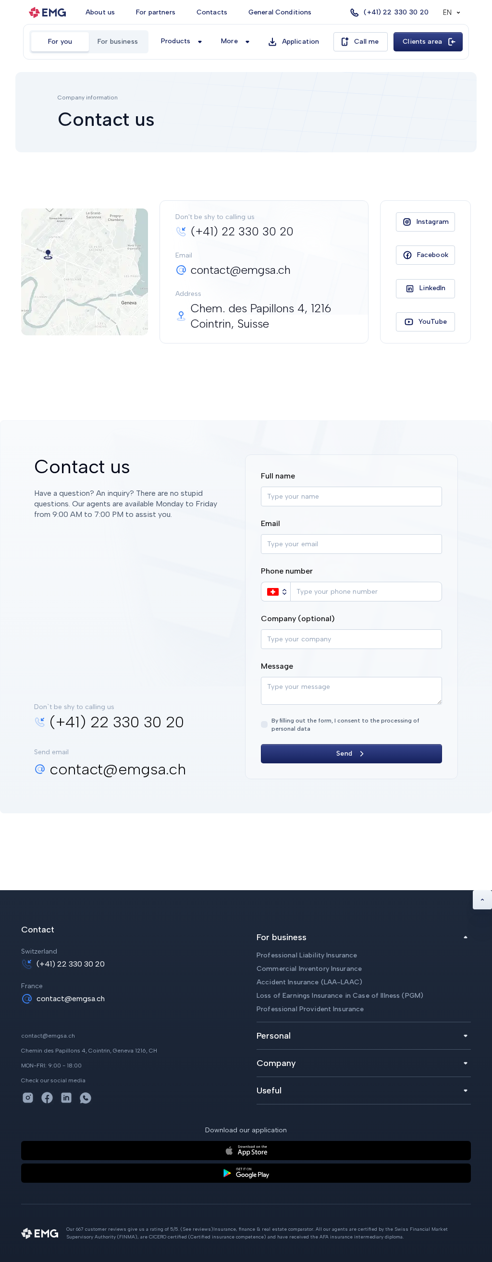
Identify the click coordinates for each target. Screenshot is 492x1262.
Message (277, 666)
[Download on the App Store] (246, 1150)
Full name (278, 475)
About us (100, 12)
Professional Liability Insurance (307, 955)
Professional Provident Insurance (310, 1009)
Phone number (287, 571)
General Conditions (280, 12)
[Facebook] (47, 1097)
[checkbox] (264, 724)
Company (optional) (298, 618)
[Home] (47, 12)
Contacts (212, 12)
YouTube (432, 322)
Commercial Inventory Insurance (309, 969)
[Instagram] (28, 1097)
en (447, 12)
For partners (155, 12)
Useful (269, 1090)
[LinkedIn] (66, 1097)
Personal (274, 1035)
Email (270, 523)
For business (118, 41)
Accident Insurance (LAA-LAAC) (309, 982)
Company (276, 1063)
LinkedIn (432, 288)
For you (60, 41)
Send (344, 753)
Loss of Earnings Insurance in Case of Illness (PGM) (340, 996)
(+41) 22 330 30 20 (71, 963)
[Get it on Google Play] (246, 1173)
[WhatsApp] (85, 1097)
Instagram (433, 222)
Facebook (432, 255)
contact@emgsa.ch (71, 998)
